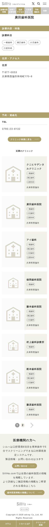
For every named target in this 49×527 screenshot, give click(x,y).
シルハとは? (24, 524)
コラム (8, 524)
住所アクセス (20, 10)
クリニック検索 (41, 523)
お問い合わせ (21, 466)
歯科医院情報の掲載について (21, 492)
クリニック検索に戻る (21, 139)
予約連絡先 (36, 10)
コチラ (40, 459)
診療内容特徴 (4, 10)
